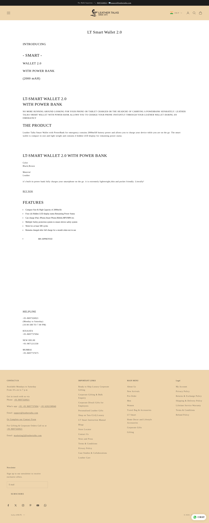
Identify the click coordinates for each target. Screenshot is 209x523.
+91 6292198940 (48, 406)
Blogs (81, 425)
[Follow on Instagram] (23, 505)
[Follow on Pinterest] (30, 505)
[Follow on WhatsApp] (45, 505)
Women (130, 405)
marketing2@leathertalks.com (28, 435)
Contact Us (83, 434)
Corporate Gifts (134, 427)
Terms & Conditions (87, 444)
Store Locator (84, 429)
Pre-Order (131, 396)
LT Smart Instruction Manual (92, 420)
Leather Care (84, 458)
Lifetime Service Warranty (188, 405)
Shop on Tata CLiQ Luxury (91, 415)
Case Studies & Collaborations (92, 453)
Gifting (130, 432)
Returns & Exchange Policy (189, 396)
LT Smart (131, 415)
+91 (20, 406)
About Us (131, 387)
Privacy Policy (85, 448)
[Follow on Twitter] (15, 505)
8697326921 (102, 3)
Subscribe (17, 494)
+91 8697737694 (30, 406)
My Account (181, 387)
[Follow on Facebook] (8, 505)
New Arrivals (133, 391)
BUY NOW (28, 191)
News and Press (85, 439)
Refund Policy (182, 415)
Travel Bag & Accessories (139, 410)
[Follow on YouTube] (37, 505)
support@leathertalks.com (121, 3)
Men (129, 401)
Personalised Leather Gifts (90, 411)
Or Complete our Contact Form (21, 419)
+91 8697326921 (22, 400)
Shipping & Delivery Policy (189, 401)
